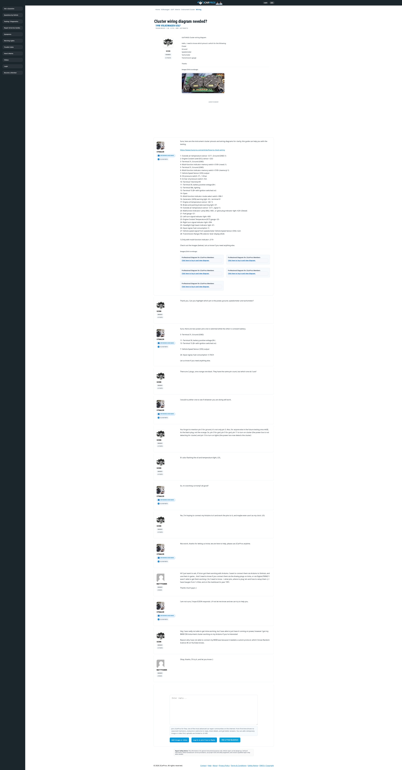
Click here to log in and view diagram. (195, 260)
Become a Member (10, 73)
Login (266, 3)
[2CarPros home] (199, 2)
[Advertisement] (213, 118)
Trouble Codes (9, 47)
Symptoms (7, 34)
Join (272, 3)
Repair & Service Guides (12, 28)
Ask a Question (9, 9)
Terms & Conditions (238, 765)
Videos (6, 60)
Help (209, 765)
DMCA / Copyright (266, 765)
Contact (203, 765)
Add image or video (179, 740)
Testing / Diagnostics (11, 21)
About (215, 765)
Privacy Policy (224, 765)
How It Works (8, 53)
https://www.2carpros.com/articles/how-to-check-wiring (202, 150)
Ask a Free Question (230, 740)
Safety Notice (253, 765)
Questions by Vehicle (11, 15)
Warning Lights (9, 41)
